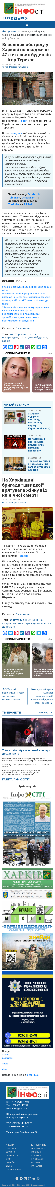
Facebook (34, 194)
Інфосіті (23, 555)
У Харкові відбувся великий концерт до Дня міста (26, 752)
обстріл (32, 334)
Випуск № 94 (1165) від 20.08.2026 (27, 864)
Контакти (36, 1165)
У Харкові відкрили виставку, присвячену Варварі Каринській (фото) (39, 421)
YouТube (13, 204)
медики (18, 623)
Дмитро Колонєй (17, 502)
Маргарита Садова (18, 67)
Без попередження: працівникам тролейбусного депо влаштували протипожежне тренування (21, 317)
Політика (11, 1148)
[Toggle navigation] (27, 24)
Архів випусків (45, 712)
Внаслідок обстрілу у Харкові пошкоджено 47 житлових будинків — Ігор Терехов (42, 696)
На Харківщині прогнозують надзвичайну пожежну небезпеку (37, 444)
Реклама (35, 1162)
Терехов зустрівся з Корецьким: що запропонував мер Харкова (39, 465)
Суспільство (13, 31)
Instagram (28, 197)
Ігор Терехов (17, 334)
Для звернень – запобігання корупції (39, 1148)
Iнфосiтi (23, 120)
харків (6, 340)
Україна (10, 1144)
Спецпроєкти (13, 1169)
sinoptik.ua (32, 1074)
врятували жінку (19, 620)
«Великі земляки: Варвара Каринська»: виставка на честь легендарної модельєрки (27, 759)
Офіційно (11, 1162)
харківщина (32, 623)
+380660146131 (19, 1105)
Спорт (9, 1159)
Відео (9, 1165)
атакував (16, 133)
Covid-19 (10, 1152)
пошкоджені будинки (33, 337)
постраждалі (10, 337)
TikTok (28, 204)
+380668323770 (19, 1126)
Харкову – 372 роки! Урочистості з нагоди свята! (25, 765)
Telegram (14, 197)
